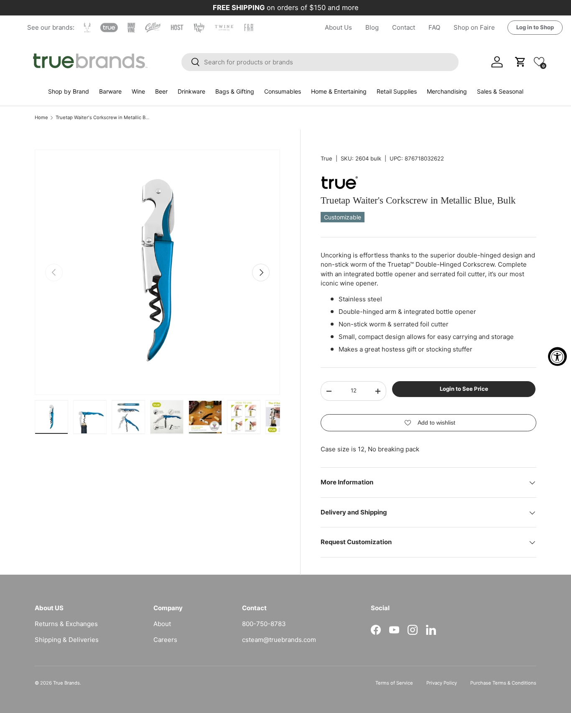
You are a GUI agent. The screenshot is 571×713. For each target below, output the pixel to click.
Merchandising (447, 91)
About (162, 624)
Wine (138, 91)
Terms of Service (394, 683)
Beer (161, 91)
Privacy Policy (441, 683)
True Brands (66, 683)
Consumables (282, 91)
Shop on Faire (474, 27)
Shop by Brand (68, 91)
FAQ (434, 27)
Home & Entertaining (339, 91)
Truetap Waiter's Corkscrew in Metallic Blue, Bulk (103, 117)
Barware (110, 91)
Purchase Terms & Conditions (503, 683)
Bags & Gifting (234, 91)
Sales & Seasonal (500, 91)
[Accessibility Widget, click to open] (557, 356)
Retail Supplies (397, 91)
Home (41, 117)
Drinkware (191, 91)
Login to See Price (464, 389)
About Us (338, 27)
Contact (403, 27)
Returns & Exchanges (66, 624)
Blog (372, 27)
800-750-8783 (264, 624)
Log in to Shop (535, 27)
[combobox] (320, 62)
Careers (165, 640)
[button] (539, 61)
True (326, 158)
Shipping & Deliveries (67, 640)
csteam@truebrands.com (279, 640)
